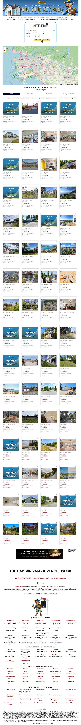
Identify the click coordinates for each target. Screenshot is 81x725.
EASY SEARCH (62, 17)
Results (11, 93)
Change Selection (68, 94)
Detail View (30, 94)
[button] (4, 48)
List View (49, 94)
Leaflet (62, 84)
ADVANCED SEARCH (62, 19)
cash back (24, 721)
